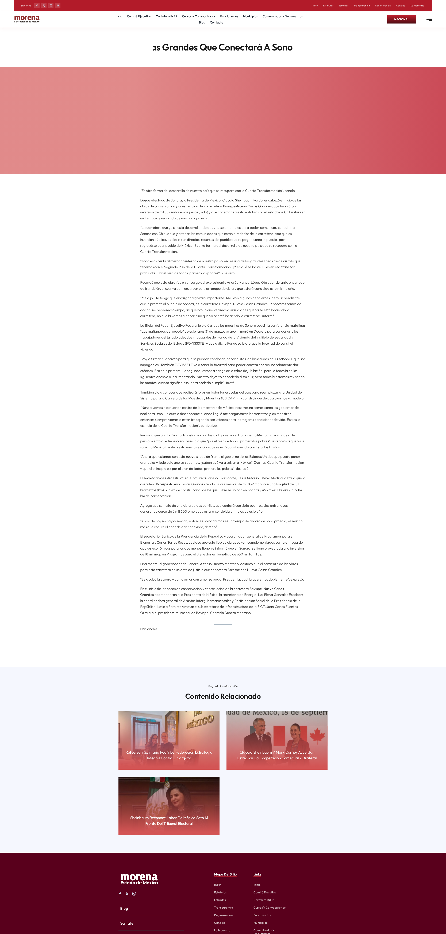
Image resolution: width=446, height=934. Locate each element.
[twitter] (44, 5)
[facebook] (37, 5)
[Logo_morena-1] (138, 871)
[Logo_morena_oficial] (27, 16)
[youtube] (57, 5)
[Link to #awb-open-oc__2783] (429, 19)
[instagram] (50, 5)
